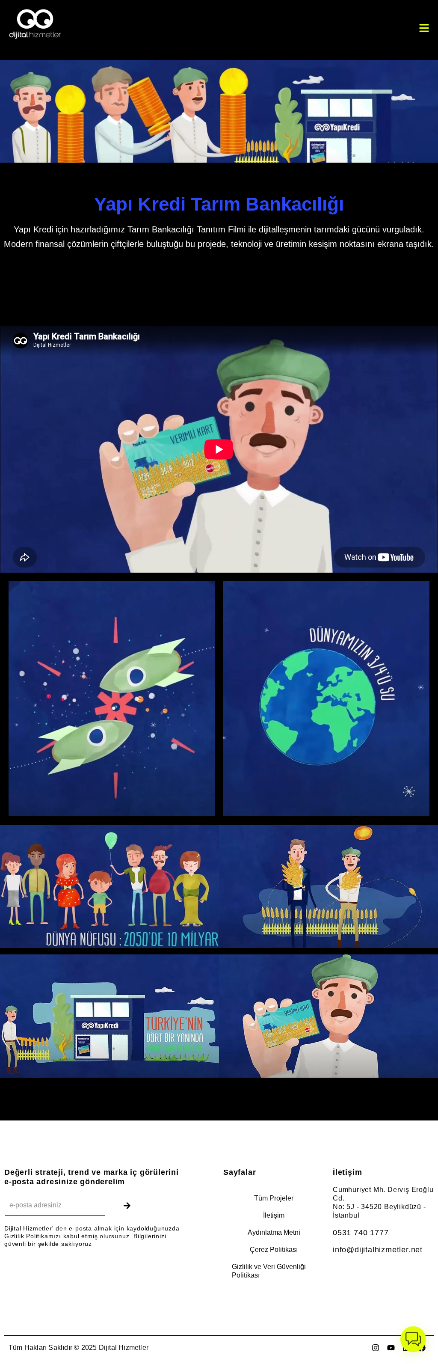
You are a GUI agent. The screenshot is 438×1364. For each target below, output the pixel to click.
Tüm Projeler (273, 1198)
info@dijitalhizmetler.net (378, 1249)
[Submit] (127, 1205)
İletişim (273, 1215)
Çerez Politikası (274, 1249)
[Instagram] (375, 1347)
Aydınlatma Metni (274, 1232)
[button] (413, 1339)
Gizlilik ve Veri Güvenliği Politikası (269, 1271)
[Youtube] (391, 1347)
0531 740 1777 (360, 1232)
